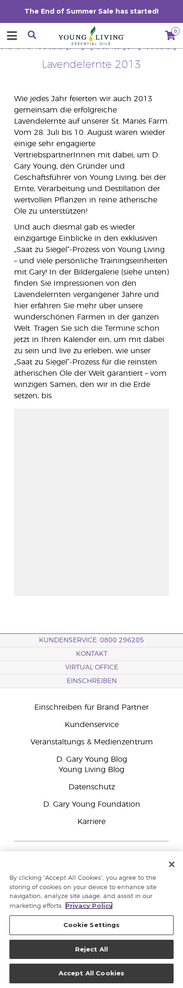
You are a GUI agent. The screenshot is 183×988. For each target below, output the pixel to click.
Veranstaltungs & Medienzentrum (91, 742)
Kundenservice (92, 724)
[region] (91, 919)
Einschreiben (92, 681)
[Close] (171, 864)
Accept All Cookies (91, 973)
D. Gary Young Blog (91, 759)
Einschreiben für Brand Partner (91, 707)
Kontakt (91, 654)
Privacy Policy (89, 905)
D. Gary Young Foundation (91, 804)
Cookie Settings (91, 925)
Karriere (91, 821)
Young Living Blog (91, 769)
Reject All (91, 949)
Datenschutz (92, 787)
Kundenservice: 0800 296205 (91, 640)
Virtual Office (91, 667)
